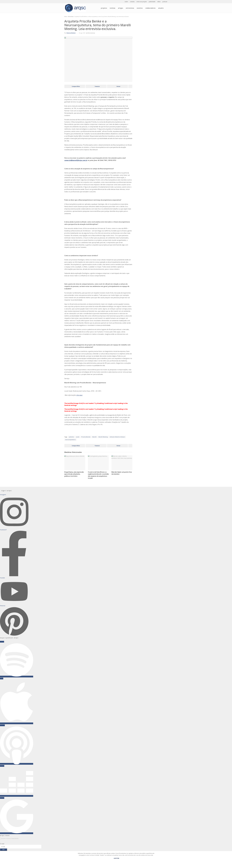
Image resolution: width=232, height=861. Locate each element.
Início (65, 16)
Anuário (161, 8)
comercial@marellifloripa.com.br (75, 160)
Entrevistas (130, 8)
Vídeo (158, 1)
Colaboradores (150, 8)
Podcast (164, 1)
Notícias (112, 8)
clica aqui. (79, 395)
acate (77, 437)
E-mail (2, 844)
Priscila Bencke (85, 437)
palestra (71, 437)
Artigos (120, 8)
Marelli (94, 437)
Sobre (126, 1)
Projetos (104, 8)
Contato (132, 1)
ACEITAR (116, 858)
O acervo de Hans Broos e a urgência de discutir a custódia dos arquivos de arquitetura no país (98, 475)
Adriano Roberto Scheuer (117, 437)
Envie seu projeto (142, 1)
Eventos (140, 8)
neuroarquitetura (70, 439)
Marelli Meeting (103, 437)
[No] (230, 857)
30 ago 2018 (82, 33)
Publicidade (152, 1)
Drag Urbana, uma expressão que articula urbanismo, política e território (74, 474)
